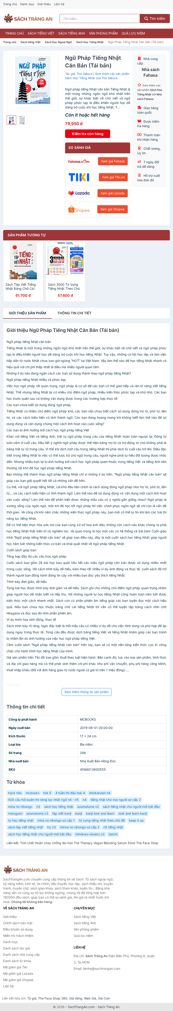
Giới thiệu (44, 4)
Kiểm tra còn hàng (87, 133)
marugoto (15, 813)
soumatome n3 (37, 813)
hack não (15, 793)
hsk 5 (47, 793)
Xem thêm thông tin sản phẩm (86, 692)
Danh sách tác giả (16, 948)
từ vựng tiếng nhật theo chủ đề (102, 820)
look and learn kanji (132, 813)
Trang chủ (10, 4)
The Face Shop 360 (52, 998)
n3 (38, 807)
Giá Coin (104, 998)
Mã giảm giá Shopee (18, 980)
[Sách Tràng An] (25, 870)
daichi (113, 834)
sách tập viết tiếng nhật (25, 827)
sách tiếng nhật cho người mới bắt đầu (131, 807)
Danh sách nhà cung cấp (21, 954)
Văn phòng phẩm (103, 33)
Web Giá (90, 998)
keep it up (136, 820)
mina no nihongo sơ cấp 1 (56, 820)
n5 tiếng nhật (113, 827)
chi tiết (74, 313)
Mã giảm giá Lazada (18, 973)
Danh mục (27, 4)
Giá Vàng (75, 998)
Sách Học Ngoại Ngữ (58, 42)
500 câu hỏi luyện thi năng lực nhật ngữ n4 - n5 (43, 800)
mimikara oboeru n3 (90, 834)
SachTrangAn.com (81, 1007)
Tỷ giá (31, 998)
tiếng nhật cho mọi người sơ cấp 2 (116, 800)
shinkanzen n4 (99, 793)
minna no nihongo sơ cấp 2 (79, 827)
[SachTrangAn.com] (28, 18)
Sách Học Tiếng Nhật (90, 42)
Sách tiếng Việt (41, 33)
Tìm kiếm (156, 18)
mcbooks (32, 793)
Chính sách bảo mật (17, 923)
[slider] (11, 120)
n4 (84, 800)
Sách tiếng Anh (71, 33)
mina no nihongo (20, 807)
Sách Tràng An (108, 1007)
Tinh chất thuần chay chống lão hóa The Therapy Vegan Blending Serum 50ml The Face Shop (89, 843)
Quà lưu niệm (133, 33)
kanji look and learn (100, 813)
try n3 (51, 827)
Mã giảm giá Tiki (15, 967)
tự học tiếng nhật (20, 820)
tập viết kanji (61, 813)
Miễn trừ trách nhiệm (18, 935)
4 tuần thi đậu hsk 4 (70, 793)
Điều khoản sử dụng (18, 929)
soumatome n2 (88, 807)
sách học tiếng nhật (58, 807)
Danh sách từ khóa (17, 961)
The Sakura (84, 74)
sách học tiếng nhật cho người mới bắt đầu (39, 834)
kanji (78, 813)
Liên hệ (59, 4)
